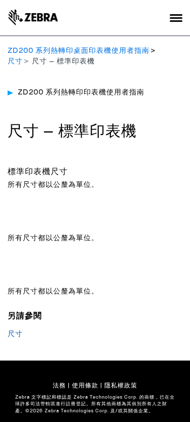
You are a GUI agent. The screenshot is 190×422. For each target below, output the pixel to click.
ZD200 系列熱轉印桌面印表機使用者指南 (78, 50)
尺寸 (15, 61)
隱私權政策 (120, 385)
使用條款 (85, 385)
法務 (59, 385)
